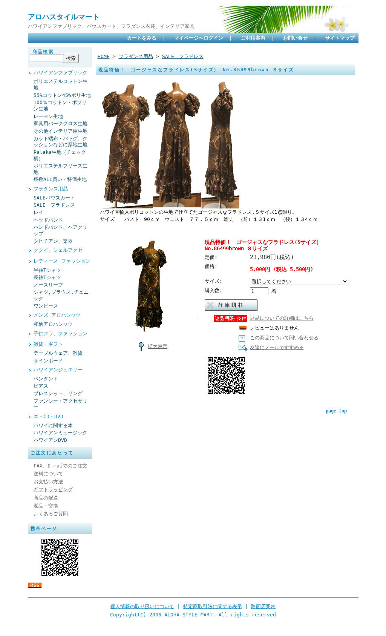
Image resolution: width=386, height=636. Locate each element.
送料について (48, 474)
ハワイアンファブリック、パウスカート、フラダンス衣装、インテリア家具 (111, 26)
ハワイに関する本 (53, 425)
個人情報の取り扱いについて (142, 606)
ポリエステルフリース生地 (60, 169)
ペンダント (46, 379)
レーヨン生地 (48, 116)
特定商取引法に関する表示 (212, 606)
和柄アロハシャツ (53, 324)
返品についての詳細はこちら (282, 318)
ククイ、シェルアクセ (58, 250)
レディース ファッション (62, 261)
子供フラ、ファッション (60, 333)
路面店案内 (263, 606)
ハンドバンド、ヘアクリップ (60, 230)
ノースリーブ (48, 285)
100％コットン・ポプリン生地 (60, 106)
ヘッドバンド (48, 220)
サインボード (48, 360)
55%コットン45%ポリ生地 (62, 95)
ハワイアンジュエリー (58, 369)
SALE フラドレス (54, 205)
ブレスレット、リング (58, 393)
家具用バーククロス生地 (60, 123)
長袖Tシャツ (47, 277)
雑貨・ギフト (48, 344)
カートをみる (141, 38)
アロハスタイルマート (64, 16)
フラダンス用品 (51, 189)
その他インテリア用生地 (60, 131)
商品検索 (43, 51)
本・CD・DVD (48, 416)
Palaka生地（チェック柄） (60, 155)
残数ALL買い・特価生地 (60, 179)
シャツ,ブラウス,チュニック (61, 295)
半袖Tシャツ (47, 270)
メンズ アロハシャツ (57, 315)
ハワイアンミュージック (60, 432)
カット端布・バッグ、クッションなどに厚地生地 (60, 142)
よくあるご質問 (51, 513)
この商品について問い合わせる (284, 337)
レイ (38, 212)
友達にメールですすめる (277, 347)
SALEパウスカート (54, 198)
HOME (104, 56)
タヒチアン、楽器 (53, 241)
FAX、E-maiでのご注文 (60, 466)
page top (336, 411)
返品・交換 (46, 506)
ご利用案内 (253, 38)
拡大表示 (157, 346)
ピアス (41, 386)
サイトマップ (340, 38)
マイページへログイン (198, 38)
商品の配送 (46, 498)
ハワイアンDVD (50, 440)
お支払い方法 (48, 481)
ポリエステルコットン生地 (60, 84)
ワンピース (46, 306)
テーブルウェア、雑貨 (58, 353)
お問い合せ (295, 38)
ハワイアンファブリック (60, 72)
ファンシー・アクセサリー (60, 404)
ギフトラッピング (53, 489)
